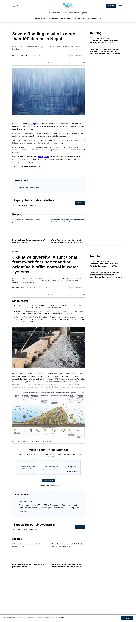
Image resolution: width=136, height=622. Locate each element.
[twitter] (49, 62)
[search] (17, 5)
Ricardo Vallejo (68, 329)
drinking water (43, 157)
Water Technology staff (21, 55)
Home (14, 28)
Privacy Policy (60, 617)
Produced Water (79, 18)
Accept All (127, 618)
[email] (55, 62)
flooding (31, 124)
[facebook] (42, 62)
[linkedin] (45, 62)
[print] (84, 62)
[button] (13, 5)
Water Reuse (65, 18)
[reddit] (52, 62)
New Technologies (94, 18)
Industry (15, 251)
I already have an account (48, 486)
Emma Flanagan (18, 287)
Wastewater (53, 18)
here (38, 166)
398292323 (59, 329)
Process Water (40, 18)
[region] (68, 618)
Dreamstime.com (77, 329)
